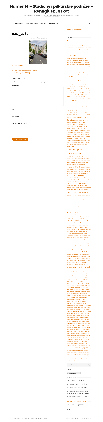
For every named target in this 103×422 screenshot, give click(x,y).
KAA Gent (79, 177)
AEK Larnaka (88, 47)
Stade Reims (69, 299)
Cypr (89, 98)
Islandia (82, 173)
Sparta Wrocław (83, 291)
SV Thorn (84, 303)
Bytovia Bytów (87, 80)
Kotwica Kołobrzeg (85, 187)
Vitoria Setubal (83, 329)
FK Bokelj (78, 132)
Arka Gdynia (84, 58)
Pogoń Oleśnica (80, 247)
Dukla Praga (77, 105)
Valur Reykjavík (78, 323)
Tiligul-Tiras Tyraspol (84, 309)
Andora (68, 56)
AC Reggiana (78, 47)
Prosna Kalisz (74, 256)
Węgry (80, 343)
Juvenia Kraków (73, 177)
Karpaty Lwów (86, 179)
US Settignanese (82, 321)
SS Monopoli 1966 (74, 297)
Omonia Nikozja (85, 235)
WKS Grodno (85, 341)
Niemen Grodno (75, 225)
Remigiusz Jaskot (43, 38)
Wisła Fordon (76, 339)
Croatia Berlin (87, 92)
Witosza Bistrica (79, 341)
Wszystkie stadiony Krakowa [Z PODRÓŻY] (78, 396)
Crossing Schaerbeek (71, 94)
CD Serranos (86, 82)
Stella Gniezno (74, 301)
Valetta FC (73, 323)
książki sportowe (75, 192)
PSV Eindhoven (80, 256)
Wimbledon (70, 339)
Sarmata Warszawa (76, 277)
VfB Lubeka (72, 325)
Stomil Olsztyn (84, 301)
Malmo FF (86, 211)
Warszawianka (83, 331)
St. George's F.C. (85, 297)
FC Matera (84, 124)
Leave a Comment (19, 65)
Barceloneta (81, 64)
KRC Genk (71, 189)
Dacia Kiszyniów (80, 100)
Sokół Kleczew (83, 287)
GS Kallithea (71, 156)
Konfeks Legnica (73, 185)
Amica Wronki (81, 53)
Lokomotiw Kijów (73, 207)
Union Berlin (86, 317)
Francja (69, 140)
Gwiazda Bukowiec (70, 158)
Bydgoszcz (81, 81)
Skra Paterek (71, 285)
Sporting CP (73, 293)
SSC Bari (88, 295)
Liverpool (71, 205)
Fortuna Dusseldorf (75, 138)
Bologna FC (76, 73)
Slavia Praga (84, 285)
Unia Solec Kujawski (71, 317)
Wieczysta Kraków (77, 337)
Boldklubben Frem (70, 73)
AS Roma (78, 60)
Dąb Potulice (82, 110)
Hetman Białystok (72, 164)
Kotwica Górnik (79, 187)
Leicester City (69, 201)
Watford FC (77, 333)
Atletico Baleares (73, 62)
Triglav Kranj (72, 313)
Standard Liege (75, 299)
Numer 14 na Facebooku (74, 30)
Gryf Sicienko (86, 154)
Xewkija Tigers (78, 345)
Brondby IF (82, 76)
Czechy (74, 101)
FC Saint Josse (79, 128)
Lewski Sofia (73, 203)
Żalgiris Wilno (83, 358)
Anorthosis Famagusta (80, 56)
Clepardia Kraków (78, 90)
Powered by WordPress (72, 418)
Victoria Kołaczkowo (76, 327)
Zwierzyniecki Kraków (77, 354)
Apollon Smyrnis (73, 58)
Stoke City (79, 301)
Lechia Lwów (88, 197)
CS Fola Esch (72, 96)
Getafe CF (69, 142)
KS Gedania (86, 189)
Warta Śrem (72, 333)
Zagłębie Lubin (84, 345)
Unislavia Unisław (70, 319)
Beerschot (78, 66)
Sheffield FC (69, 281)
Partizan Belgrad (73, 243)
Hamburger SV (77, 160)
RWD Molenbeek (80, 275)
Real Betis (84, 264)
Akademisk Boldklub (80, 51)
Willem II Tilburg (85, 337)
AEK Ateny (83, 47)
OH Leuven (71, 231)
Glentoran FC (86, 142)
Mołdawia (69, 220)
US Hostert (76, 321)
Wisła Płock (73, 341)
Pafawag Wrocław (84, 239)
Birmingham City (86, 69)
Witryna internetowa (19, 123)
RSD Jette (79, 273)
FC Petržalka (79, 126)
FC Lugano (79, 124)
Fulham (80, 140)
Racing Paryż (85, 258)
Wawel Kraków (83, 333)
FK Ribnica (82, 134)
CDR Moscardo (80, 82)
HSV (89, 167)
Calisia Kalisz (69, 82)
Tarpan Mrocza (80, 307)
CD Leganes (75, 82)
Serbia (84, 279)
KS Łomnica (73, 195)
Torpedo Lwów (69, 311)
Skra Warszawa (78, 285)
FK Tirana (82, 136)
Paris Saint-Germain (83, 241)
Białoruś (77, 69)
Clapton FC (72, 90)
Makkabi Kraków (76, 211)
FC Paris (75, 126)
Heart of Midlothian (81, 162)
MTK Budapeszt (75, 220)
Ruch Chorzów (84, 273)
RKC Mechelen (75, 270)
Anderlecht (86, 53)
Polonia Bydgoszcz (72, 249)
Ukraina (87, 315)
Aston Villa (82, 60)
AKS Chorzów (87, 51)
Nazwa (14, 109)
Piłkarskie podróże (32, 23)
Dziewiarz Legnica (75, 110)
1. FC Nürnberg (76, 45)
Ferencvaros (83, 130)
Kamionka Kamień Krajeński (72, 179)
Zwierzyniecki (69, 354)
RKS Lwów (80, 270)
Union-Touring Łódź (79, 317)
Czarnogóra (69, 100)
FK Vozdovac (86, 136)
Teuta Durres (72, 309)
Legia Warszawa (86, 199)
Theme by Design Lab (85, 418)
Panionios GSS (76, 241)
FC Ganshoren (73, 122)
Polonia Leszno (86, 249)
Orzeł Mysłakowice (72, 237)
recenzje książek (82, 267)
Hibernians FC (84, 164)
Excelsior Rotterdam (77, 117)
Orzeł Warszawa (80, 237)
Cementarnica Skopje (80, 84)
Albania (71, 53)
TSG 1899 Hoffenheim (79, 313)
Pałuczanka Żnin (80, 243)
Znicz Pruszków (74, 352)
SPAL (87, 287)
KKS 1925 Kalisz (76, 181)
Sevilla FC (88, 279)
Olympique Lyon (70, 235)
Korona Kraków (80, 185)
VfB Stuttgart (77, 325)
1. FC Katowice (70, 45)
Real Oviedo (72, 267)
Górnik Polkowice (83, 158)
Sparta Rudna (77, 291)
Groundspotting (75, 153)
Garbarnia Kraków (86, 140)
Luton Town (86, 207)
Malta (68, 213)
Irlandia (88, 171)
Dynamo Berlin (85, 106)
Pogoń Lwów (82, 245)
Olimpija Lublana (70, 233)
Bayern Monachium (71, 67)
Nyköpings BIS (70, 229)
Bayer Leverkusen (87, 64)
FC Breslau (81, 120)
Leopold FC (80, 201)
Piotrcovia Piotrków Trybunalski (73, 245)
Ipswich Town (83, 171)
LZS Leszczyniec (73, 209)
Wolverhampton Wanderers (72, 343)
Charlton (72, 86)
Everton (71, 117)
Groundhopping (75, 149)
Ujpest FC (83, 315)
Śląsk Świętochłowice (75, 358)
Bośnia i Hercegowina (83, 75)
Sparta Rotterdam (70, 291)
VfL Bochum (82, 325)
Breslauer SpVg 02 (76, 76)
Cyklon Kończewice (84, 98)
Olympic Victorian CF (84, 233)
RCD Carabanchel (77, 262)
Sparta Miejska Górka (71, 289)
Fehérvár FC (77, 130)
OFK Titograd (85, 229)
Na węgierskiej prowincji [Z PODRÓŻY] (77, 384)
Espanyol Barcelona (72, 114)
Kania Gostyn (80, 179)
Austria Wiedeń (76, 64)
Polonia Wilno (78, 252)
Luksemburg (80, 207)
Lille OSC (83, 203)
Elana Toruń (81, 112)
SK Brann (80, 283)
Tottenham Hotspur (77, 311)
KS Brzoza (81, 189)
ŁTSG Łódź (84, 356)
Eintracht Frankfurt (74, 112)
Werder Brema (73, 335)
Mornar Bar (87, 218)
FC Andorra (83, 117)
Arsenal (69, 60)
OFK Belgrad (80, 229)
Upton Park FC (77, 319)
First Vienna (73, 132)
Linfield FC (88, 203)
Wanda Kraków (77, 331)
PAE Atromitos (78, 239)
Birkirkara (81, 69)
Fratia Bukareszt (74, 140)
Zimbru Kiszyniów (75, 350)
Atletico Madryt (80, 62)
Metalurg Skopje (87, 214)
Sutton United (72, 303)
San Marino (69, 277)
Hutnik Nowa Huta (70, 169)
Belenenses (83, 66)
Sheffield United (75, 281)
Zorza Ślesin (80, 352)
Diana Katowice (73, 103)
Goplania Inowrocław (80, 144)
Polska (84, 251)
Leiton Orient (75, 201)
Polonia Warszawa (71, 252)
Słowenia (75, 307)
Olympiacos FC (77, 233)
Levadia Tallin (85, 201)
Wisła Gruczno (83, 339)
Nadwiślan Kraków (83, 220)
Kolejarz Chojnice (81, 183)
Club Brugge (84, 90)
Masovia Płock (74, 214)
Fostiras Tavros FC (82, 138)
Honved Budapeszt (84, 167)
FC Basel (76, 120)
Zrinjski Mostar (86, 352)
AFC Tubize (76, 49)
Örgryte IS (84, 354)
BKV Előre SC (74, 71)
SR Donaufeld (83, 295)
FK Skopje (72, 136)
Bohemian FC (79, 71)
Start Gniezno (81, 299)
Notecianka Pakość (70, 227)
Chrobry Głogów (84, 88)
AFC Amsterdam (70, 49)
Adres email (16, 116)
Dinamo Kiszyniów (80, 103)
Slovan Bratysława (75, 287)
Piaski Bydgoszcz (87, 243)
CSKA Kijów (78, 96)
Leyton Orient (78, 203)
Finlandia (69, 132)
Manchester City (73, 212)
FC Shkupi (85, 128)
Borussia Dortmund (83, 73)
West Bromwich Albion (80, 335)
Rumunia (74, 276)
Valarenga (87, 321)
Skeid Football (85, 283)
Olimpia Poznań (85, 231)
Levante (68, 203)
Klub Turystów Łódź (83, 181)
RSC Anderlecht (73, 273)
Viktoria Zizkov (72, 329)
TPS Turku (85, 311)
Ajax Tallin (74, 51)
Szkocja (69, 305)
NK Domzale (81, 225)
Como (89, 90)
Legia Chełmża (79, 199)
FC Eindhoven (86, 120)
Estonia (79, 114)
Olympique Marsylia (77, 235)
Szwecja (86, 305)
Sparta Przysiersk (85, 289)
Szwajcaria (81, 305)
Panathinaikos (70, 241)
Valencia (69, 323)
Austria (70, 64)
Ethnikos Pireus (84, 114)
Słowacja (71, 307)
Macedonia (79, 209)
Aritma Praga (79, 58)
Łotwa (81, 356)
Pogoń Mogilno (87, 245)
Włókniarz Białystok (71, 345)
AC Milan (69, 47)
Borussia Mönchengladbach (72, 75)
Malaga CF (82, 211)
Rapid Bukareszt (80, 260)
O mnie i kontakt (53, 23)
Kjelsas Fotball (69, 181)
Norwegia (86, 225)
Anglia (73, 55)
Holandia (77, 167)
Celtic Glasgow (72, 84)
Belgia (87, 67)
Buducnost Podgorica (83, 78)
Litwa (68, 205)
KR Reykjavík (76, 189)
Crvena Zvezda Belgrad (79, 94)
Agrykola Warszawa (83, 49)
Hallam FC (72, 160)
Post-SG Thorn (83, 254)
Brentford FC (70, 76)
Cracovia (82, 92)
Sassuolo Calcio (83, 277)
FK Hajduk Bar (88, 132)
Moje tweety (70, 41)
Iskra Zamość (77, 173)
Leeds (75, 199)
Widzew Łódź (70, 337)
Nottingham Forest (78, 227)
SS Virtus (80, 297)
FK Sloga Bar (77, 136)
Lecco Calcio (75, 197)
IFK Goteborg (81, 169)
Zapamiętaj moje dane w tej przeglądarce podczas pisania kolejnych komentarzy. (34, 134)
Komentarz (16, 85)
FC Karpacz (83, 122)
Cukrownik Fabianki (76, 98)
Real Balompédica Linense (76, 264)
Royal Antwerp (86, 270)
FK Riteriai (87, 134)
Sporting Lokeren (79, 293)
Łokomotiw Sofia (76, 356)
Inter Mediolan (77, 171)
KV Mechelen (78, 195)
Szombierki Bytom (74, 305)
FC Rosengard (73, 128)
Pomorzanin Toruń (70, 254)
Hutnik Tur (77, 169)
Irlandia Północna (71, 173)
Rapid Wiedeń (87, 260)
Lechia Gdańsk (81, 197)
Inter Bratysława (70, 171)
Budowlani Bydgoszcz (74, 78)
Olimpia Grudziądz (78, 231)
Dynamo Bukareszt (70, 108)
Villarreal (77, 329)
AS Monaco (73, 60)
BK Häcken (69, 71)
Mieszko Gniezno (81, 216)
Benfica (73, 69)
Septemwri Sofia (79, 279)
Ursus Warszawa (70, 321)
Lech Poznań (70, 199)
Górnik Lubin (77, 158)
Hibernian (79, 164)
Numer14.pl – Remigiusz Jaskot (77, 401)
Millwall (87, 216)
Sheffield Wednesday (83, 281)
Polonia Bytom (80, 249)
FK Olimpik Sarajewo (75, 134)
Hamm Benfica (83, 160)
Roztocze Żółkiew (83, 272)
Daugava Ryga (87, 100)
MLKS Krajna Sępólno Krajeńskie (73, 218)
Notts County (84, 227)
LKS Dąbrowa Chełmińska (79, 205)
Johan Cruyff (80, 175)
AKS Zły (68, 53)
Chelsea (83, 86)
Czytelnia (43, 23)
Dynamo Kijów (77, 108)
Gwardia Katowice (78, 156)
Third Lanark (77, 309)
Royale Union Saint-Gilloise (73, 272)
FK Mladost (69, 134)
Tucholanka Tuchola (76, 315)
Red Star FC (69, 270)
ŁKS (72, 356)
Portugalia (76, 254)
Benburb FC (69, 69)
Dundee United (79, 106)
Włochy (84, 343)
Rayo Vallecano (70, 262)
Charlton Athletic (77, 86)
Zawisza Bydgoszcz (81, 348)
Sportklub (78, 295)
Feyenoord (88, 130)
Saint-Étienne (86, 275)
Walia (72, 331)
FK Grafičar (82, 132)
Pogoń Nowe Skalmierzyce (72, 247)
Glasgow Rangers (80, 142)
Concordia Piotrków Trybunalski (73, 92)
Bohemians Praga (86, 71)
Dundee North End (72, 106)
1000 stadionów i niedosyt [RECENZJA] (77, 387)
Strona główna (18, 23)
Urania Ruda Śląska (85, 319)
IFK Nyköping (87, 169)
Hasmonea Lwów (74, 162)
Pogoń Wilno (86, 247)
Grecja (72, 146)
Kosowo (73, 187)
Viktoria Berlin (83, 327)
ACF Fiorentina (86, 45)
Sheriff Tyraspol (75, 283)
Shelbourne (69, 283)
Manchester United (81, 212)
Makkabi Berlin (70, 211)
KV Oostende (84, 195)
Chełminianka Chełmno (71, 88)
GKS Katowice (74, 142)
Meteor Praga (69, 216)
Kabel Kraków (84, 177)
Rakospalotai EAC (73, 260)
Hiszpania (70, 167)
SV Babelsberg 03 (78, 303)
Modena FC (82, 218)
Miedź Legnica (75, 216)
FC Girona (78, 122)
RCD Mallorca (84, 262)
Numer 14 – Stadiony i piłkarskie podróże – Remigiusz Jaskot (51, 9)
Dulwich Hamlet (83, 105)
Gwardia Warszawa (86, 156)
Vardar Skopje (84, 323)
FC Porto (84, 126)
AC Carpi (81, 45)
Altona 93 (76, 53)
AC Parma (73, 47)
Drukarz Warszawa (71, 105)
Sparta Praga (78, 289)
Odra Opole (75, 229)
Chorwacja (79, 88)
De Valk (68, 103)
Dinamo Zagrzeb (87, 103)
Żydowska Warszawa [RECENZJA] (75, 381)
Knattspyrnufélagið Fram (72, 183)
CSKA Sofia (83, 96)
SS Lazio (68, 297)
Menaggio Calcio (80, 214)
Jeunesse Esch (73, 175)
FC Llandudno (74, 124)
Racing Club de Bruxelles (77, 258)
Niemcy (69, 225)
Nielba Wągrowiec (82, 222)
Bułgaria (76, 80)
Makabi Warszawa (86, 209)
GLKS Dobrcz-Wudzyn (71, 144)
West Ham (88, 335)
